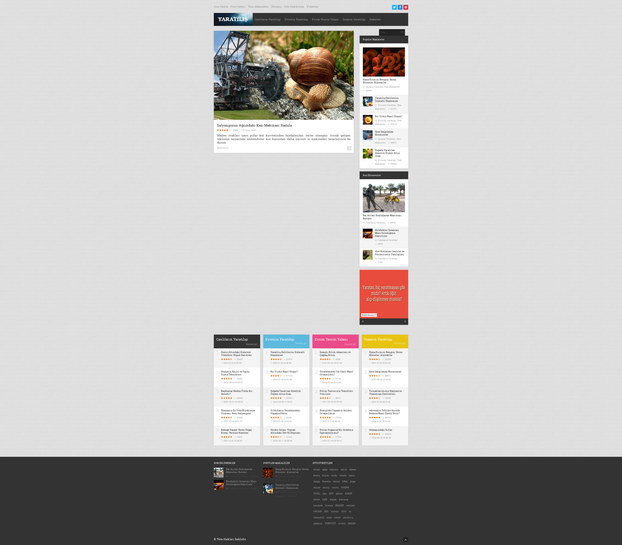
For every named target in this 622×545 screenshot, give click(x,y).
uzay (329, 517)
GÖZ (331, 493)
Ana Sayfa (221, 6)
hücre (316, 499)
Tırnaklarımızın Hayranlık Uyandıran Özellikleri (385, 392)
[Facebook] (400, 7)
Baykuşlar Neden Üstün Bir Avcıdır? (237, 392)
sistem (335, 511)
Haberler (375, 19)
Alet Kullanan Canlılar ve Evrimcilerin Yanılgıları (389, 253)
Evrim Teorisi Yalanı (325, 19)
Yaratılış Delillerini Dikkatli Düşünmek (387, 99)
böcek (343, 475)
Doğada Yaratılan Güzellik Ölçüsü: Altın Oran (387, 153)
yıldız (342, 523)
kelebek (318, 505)
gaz (325, 493)
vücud (337, 517)
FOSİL (316, 493)
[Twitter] (394, 7)
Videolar (312, 6)
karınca (343, 499)
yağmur (317, 523)
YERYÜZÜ (330, 523)
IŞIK (324, 499)
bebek (352, 469)
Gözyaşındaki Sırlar (380, 429)
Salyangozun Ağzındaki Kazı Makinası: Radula (254, 125)
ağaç (324, 469)
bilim (325, 475)
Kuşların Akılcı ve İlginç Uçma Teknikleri (235, 373)
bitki (334, 475)
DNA (344, 481)
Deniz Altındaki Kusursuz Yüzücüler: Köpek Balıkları (236, 354)
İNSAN (352, 523)
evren (335, 487)
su (350, 511)
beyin (316, 475)
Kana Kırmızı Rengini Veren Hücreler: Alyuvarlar (379, 81)
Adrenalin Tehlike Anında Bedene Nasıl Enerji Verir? (384, 412)
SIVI (343, 511)
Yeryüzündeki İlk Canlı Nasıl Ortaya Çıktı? (336, 373)
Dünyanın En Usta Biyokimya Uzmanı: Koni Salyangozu (238, 412)
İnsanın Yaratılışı (354, 19)
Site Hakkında (294, 6)
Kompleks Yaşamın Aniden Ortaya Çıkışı (336, 412)
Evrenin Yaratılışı (296, 19)
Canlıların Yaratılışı (268, 19)
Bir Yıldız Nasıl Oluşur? (388, 116)
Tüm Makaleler (258, 6)
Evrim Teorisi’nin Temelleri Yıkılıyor (336, 392)
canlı (352, 475)
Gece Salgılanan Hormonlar (384, 133)
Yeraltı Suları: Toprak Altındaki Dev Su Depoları (285, 431)
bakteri (334, 469)
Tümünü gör (252, 344)
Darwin (326, 481)
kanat (333, 499)
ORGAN (317, 511)
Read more (222, 147)
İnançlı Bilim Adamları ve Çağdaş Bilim (335, 354)
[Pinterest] (405, 7)
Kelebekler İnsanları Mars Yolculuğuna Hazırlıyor (387, 233)
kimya (329, 505)
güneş (339, 493)
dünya (316, 487)
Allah (316, 469)
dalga (316, 481)
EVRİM (345, 487)
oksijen (350, 505)
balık (344, 469)
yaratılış (348, 517)
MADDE (339, 505)
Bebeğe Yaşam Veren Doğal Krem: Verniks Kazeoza (236, 431)
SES (326, 511)
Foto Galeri (237, 6)
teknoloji (318, 517)
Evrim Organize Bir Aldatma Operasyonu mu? (336, 431)
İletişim (276, 6)
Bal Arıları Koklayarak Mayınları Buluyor (382, 217)
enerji (326, 487)
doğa (352, 481)
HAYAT (348, 493)
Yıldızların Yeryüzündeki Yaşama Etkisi (285, 412)
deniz (336, 481)
